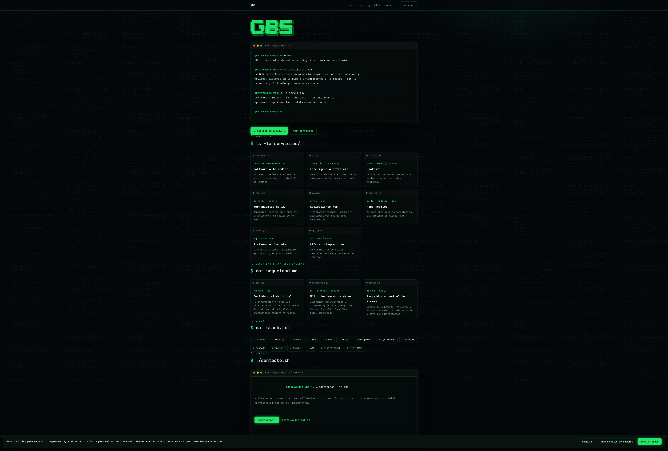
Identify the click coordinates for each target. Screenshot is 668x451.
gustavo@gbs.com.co (296, 420)
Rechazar (587, 441)
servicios (355, 5)
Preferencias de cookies (617, 441)
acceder (408, 5)
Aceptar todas (650, 441)
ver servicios (303, 130)
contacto (390, 5)
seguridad (373, 5)
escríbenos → (267, 420)
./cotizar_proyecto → (269, 131)
